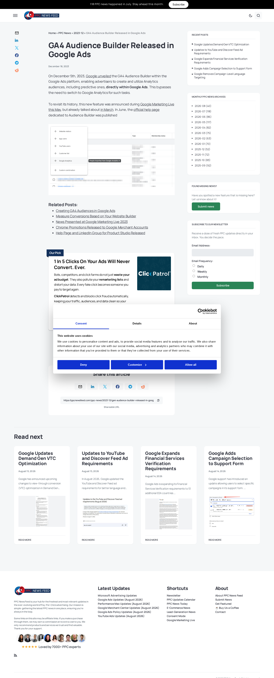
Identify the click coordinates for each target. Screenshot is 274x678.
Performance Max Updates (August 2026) (124, 603)
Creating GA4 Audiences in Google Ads (85, 210)
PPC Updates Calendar (181, 599)
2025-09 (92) (203, 165)
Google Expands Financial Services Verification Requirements (220, 60)
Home (52, 33)
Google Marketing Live (181, 620)
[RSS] (15, 655)
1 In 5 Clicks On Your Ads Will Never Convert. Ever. (92, 264)
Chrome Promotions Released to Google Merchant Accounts (102, 227)
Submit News (223, 599)
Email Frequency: (202, 261)
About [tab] (193, 323)
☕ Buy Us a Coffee (227, 608)
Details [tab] (137, 323)
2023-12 (79, 33)
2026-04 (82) (203, 127)
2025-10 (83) (202, 160)
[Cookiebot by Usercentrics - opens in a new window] (200, 311)
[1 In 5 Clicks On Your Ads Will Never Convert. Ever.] (154, 274)
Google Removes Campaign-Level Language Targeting (219, 75)
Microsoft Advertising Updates (117, 595)
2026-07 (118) (203, 111)
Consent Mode (176, 616)
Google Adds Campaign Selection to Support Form (223, 68)
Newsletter (173, 595)
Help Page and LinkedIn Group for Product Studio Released (100, 233)
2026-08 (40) (203, 106)
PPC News (64, 33)
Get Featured (223, 603)
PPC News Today (177, 603)
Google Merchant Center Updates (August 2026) (128, 608)
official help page (146, 109)
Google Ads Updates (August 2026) (120, 599)
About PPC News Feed (229, 595)
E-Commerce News (178, 608)
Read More (24, 539)
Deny (83, 364)
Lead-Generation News (181, 612)
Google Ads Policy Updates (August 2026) (124, 612)
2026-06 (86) (203, 116)
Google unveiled (98, 76)
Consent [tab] (81, 323)
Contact (220, 612)
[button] (15, 15)
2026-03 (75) (203, 133)
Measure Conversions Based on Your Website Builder (96, 216)
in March (106, 109)
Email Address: (201, 245)
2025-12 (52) (202, 149)
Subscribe (222, 285)
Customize (135, 364)
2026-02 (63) (203, 138)
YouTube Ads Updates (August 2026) (121, 616)
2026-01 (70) (203, 144)
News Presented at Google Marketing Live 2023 (92, 221)
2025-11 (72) (202, 154)
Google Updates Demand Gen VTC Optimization (221, 44)
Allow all (190, 364)
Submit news (206, 206)
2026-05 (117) (203, 122)
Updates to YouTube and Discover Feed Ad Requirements (218, 51)
